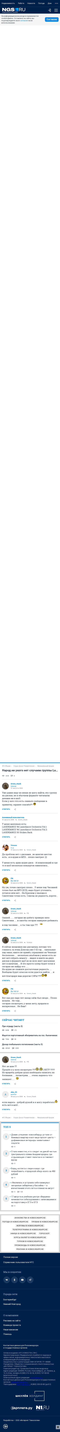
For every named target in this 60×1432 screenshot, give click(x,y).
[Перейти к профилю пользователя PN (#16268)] (5, 880)
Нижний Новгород (12, 1304)
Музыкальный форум (45, 766)
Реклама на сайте (12, 1320)
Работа (21, 3)
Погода (41, 3)
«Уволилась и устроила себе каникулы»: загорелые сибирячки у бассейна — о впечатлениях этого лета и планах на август (32, 1185)
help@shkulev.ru (23, 1384)
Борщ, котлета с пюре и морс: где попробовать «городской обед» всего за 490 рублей (33, 1171)
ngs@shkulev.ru (36, 1377)
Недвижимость (8, 3)
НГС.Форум (6, 766)
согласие (24, 20)
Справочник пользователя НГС (18, 1262)
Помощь (7, 1334)
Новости (31, 3)
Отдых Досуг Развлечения (23, 766)
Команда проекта (12, 1325)
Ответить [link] (6, 809)
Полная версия (10, 1257)
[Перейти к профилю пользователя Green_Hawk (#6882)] (5, 786)
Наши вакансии (10, 1329)
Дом (49, 3)
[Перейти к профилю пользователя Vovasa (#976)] (5, 847)
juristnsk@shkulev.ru (19, 1382)
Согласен (52, 19)
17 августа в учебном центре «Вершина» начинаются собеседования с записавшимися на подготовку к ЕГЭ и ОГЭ (33, 1199)
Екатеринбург (9, 1299)
